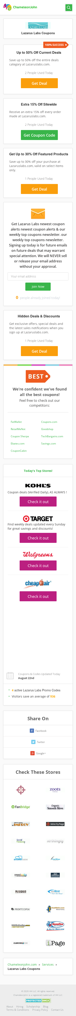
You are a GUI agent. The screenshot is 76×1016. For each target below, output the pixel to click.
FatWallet (16, 422)
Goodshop (47, 429)
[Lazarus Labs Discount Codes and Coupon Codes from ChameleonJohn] (20, 7)
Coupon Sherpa (20, 436)
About (9, 1006)
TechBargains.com (52, 436)
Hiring (19, 1006)
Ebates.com (17, 443)
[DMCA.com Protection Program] (38, 1000)
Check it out (38, 501)
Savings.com (48, 443)
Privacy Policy (40, 1009)
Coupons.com (49, 422)
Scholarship (33, 1006)
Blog (45, 1006)
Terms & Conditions (17, 1009)
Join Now (38, 286)
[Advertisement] (38, 634)
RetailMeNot (18, 429)
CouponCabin (19, 451)
